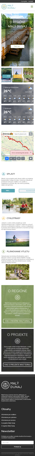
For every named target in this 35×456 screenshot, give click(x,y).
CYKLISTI (20, 76)
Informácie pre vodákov (8, 414)
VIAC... (8, 190)
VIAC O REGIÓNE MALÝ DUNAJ (17, 321)
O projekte (24, 1)
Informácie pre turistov (8, 420)
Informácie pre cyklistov (9, 417)
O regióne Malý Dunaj (8, 426)
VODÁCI (9, 76)
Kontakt (30, 1)
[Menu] (29, 7)
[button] (4, 98)
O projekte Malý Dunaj (8, 423)
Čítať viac (17, 46)
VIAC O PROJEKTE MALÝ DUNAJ (17, 365)
